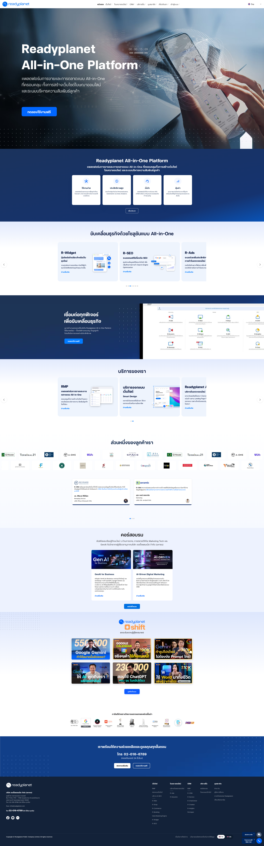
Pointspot (190, 812)
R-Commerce (156, 808)
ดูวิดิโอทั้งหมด (132, 692)
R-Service (190, 797)
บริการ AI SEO (156, 796)
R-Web (154, 801)
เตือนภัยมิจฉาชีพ (219, 800)
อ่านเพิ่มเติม (65, 272)
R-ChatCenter (192, 801)
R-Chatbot (191, 804)
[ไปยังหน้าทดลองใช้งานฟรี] (132, 78)
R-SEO (154, 823)
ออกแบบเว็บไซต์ (157, 792)
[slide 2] (132, 518)
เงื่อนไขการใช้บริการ (181, 837)
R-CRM (189, 793)
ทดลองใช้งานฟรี (74, 341)
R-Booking (155, 812)
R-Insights (190, 808)
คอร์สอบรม (204, 788)
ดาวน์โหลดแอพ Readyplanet (223, 796)
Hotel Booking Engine (159, 816)
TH (222, 837)
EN (230, 837)
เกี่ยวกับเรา (132, 211)
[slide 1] (130, 518)
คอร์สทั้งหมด (132, 606)
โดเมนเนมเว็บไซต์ (205, 792)
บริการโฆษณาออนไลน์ (177, 788)
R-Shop (154, 804)
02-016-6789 (16, 810)
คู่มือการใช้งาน (219, 792)
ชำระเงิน (217, 788)
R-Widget (155, 820)
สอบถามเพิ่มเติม (122, 766)
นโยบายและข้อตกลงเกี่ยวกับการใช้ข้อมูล (202, 837)
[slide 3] (133, 518)
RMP (153, 788)
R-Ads (172, 793)
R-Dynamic (174, 797)
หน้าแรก (100, 4)
